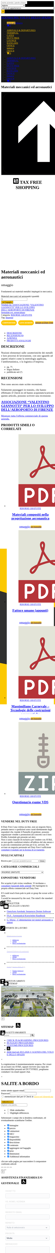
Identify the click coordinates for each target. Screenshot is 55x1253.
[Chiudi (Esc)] (11, 1167)
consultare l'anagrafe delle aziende (16, 886)
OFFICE (11, 45)
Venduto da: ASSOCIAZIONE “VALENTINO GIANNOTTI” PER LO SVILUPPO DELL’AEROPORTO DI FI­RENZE (22, 307)
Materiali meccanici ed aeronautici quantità (20, 296)
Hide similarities (17, 1110)
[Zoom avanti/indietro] (2, 1167)
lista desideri (26, 323)
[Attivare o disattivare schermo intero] (5, 1167)
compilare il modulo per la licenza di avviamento (22, 850)
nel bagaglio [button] (36, 527)
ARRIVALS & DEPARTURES (21, 30)
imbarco (19, 23)
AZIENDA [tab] (12, 338)
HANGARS (12, 43)
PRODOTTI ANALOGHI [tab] (19, 340)
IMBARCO (6, 1102)
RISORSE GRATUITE (21, 315)
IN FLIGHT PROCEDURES (20, 1043)
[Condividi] (8, 1167)
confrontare (9, 323)
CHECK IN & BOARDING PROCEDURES (27, 1040)
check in (10, 23)
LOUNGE (11, 40)
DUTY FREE (13, 38)
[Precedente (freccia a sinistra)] (2, 1169)
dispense (9, 317)
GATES (10, 35)
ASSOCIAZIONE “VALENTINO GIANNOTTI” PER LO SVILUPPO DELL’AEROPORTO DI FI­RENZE (27, 405)
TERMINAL (13, 33)
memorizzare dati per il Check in (19, 1096)
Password (5, 1093)
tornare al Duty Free (44, 322)
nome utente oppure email (12, 1090)
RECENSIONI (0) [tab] (15, 335)
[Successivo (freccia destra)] (5, 1169)
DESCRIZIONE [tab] (14, 333)
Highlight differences (19, 1113)
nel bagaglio (7, 302)
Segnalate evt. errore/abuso (13, 312)
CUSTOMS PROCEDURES (20, 1045)
